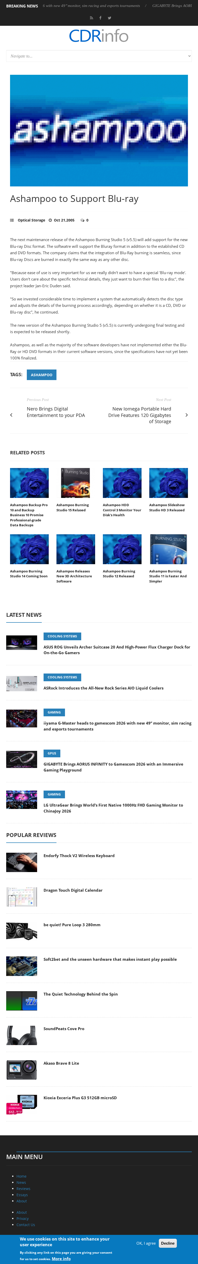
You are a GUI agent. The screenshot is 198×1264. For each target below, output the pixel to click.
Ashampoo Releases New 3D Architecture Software (74, 576)
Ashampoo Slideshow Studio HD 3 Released (167, 507)
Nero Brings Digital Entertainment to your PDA (56, 412)
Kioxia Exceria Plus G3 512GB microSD (80, 1097)
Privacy (22, 1218)
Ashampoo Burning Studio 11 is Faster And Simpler (168, 576)
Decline (168, 1243)
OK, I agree (146, 1243)
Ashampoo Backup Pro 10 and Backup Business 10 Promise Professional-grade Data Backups (29, 515)
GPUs (52, 753)
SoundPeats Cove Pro (64, 1028)
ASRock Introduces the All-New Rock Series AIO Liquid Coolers (103, 688)
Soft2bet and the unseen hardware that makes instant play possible (110, 959)
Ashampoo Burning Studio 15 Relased (72, 507)
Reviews (23, 1188)
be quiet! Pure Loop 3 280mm (72, 924)
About (21, 1201)
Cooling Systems (62, 636)
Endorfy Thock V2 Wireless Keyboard (79, 855)
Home (21, 1176)
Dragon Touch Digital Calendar (73, 890)
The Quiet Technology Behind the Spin (81, 994)
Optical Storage (31, 220)
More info (61, 1258)
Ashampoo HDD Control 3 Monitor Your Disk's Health (122, 510)
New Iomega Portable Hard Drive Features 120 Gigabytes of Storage (139, 415)
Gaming (54, 712)
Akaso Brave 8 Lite (61, 1063)
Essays (22, 1194)
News (21, 1182)
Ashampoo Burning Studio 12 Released (119, 574)
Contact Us (25, 1224)
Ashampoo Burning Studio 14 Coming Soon (29, 574)
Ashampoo (41, 374)
